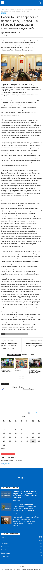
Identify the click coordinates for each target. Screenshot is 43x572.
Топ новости (5, 547)
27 (21, 441)
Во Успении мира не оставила (21, 369)
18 (10, 437)
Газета (7, 9)
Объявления (5, 556)
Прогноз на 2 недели (28, 389)
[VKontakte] (19, 478)
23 (39, 437)
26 (15, 441)
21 (27, 437)
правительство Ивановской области (17, 334)
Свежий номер (5, 553)
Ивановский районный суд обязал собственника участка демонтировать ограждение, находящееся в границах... (26, 520)
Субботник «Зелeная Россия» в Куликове (33, 344)
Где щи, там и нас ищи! (10, 457)
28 (27, 441)
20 (21, 437)
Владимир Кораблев (7, 460)
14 (27, 433)
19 (15, 437)
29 (33, 441)
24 (4, 441)
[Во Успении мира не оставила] (21, 363)
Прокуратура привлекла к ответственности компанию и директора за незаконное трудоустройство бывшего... (24, 507)
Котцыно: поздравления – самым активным (6, 370)
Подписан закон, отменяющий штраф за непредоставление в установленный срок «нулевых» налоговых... (25, 495)
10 (4, 433)
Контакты (21, 566)
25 (10, 441)
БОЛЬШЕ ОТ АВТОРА (28, 355)
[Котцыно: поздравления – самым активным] (7, 363)
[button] (39, 3)
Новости (3, 537)
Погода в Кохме (18, 387)
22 (33, 437)
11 (10, 433)
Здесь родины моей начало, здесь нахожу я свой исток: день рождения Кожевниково (35, 371)
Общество (4, 543)
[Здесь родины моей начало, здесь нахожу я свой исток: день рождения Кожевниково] (35, 363)
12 (15, 433)
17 (4, 437)
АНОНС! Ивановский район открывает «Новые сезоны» (9, 345)
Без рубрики (5, 550)
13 (21, 433)
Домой (2, 9)
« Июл (3, 448)
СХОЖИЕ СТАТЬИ (14, 355)
